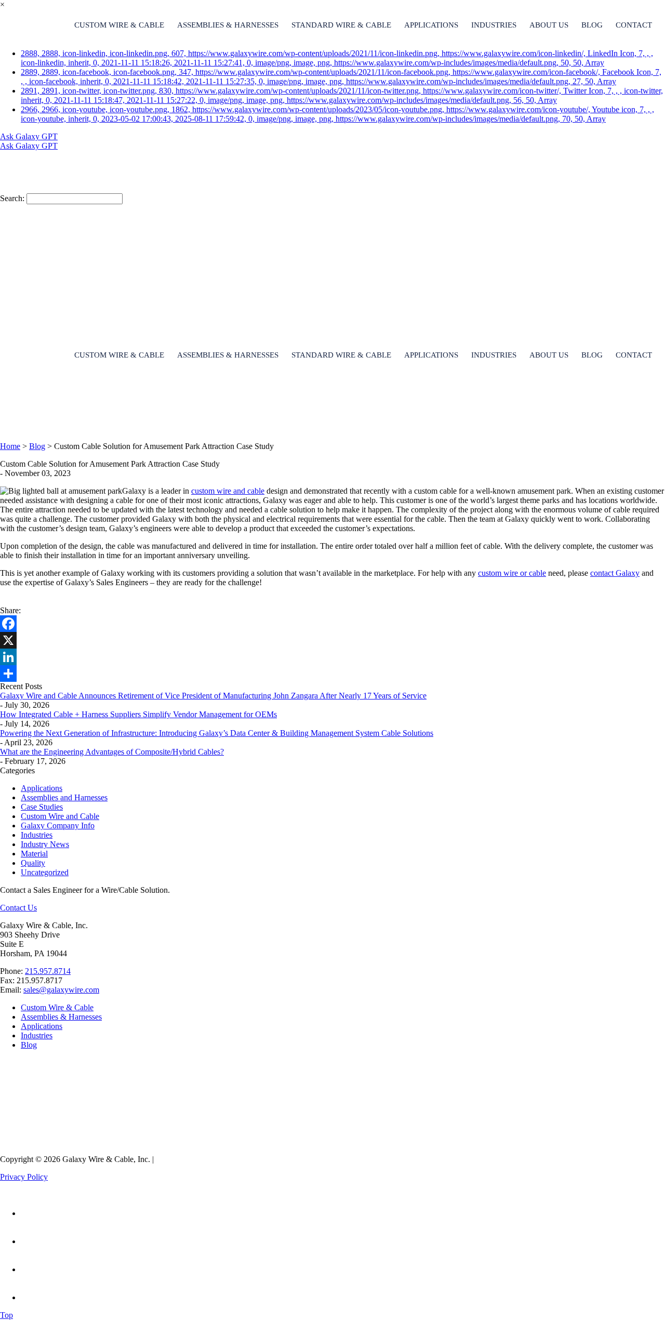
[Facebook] (332, 623)
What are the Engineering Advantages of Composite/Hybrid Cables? (112, 751)
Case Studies (42, 806)
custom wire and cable (227, 490)
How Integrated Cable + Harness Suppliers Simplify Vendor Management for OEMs (138, 714)
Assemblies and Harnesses (64, 797)
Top (6, 1315)
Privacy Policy (24, 1176)
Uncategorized (45, 872)
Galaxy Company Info (58, 825)
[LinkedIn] (332, 657)
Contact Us (18, 907)
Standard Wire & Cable (341, 25)
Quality (33, 863)
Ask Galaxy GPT (29, 136)
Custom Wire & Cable (119, 25)
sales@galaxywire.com (61, 989)
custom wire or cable (512, 573)
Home (10, 446)
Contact (634, 25)
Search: (12, 198)
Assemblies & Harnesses (227, 25)
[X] (332, 640)
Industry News (45, 844)
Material (34, 853)
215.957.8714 (48, 971)
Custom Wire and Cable (60, 816)
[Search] (151, 177)
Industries (493, 25)
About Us (548, 25)
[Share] (332, 673)
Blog (592, 25)
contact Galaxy (615, 573)
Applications (431, 25)
